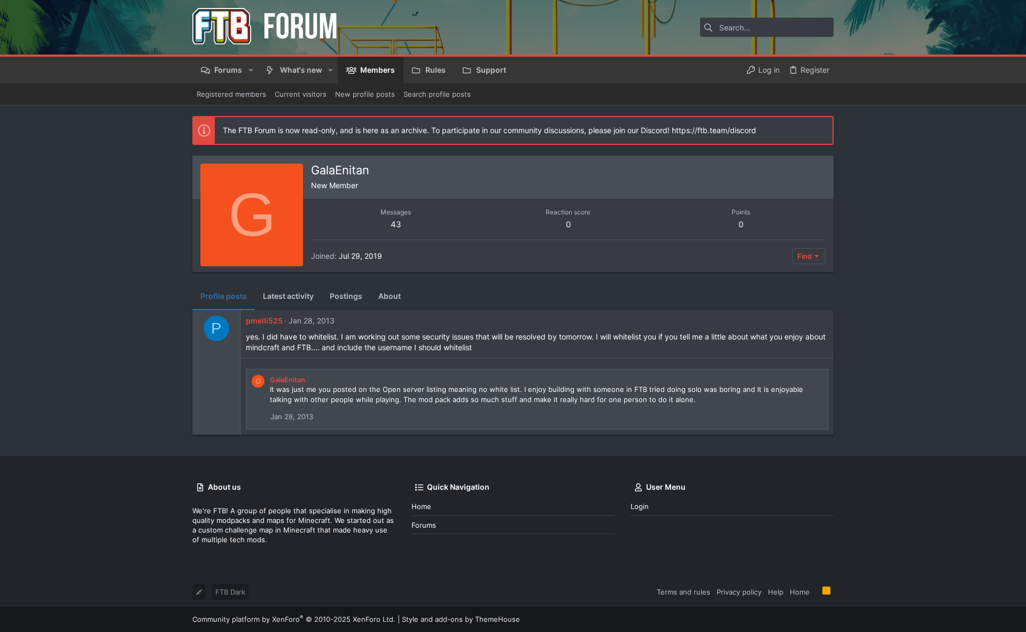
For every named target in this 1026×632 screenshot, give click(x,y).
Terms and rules (683, 592)
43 (396, 224)
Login (640, 506)
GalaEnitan (287, 379)
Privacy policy (739, 592)
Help (775, 592)
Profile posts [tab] (223, 295)
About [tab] (389, 295)
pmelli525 (264, 320)
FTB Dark (230, 592)
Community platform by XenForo (293, 619)
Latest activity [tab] (288, 295)
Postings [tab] (346, 295)
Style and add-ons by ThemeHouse (461, 619)
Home (421, 506)
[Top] (816, 591)
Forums (423, 525)
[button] (250, 70)
